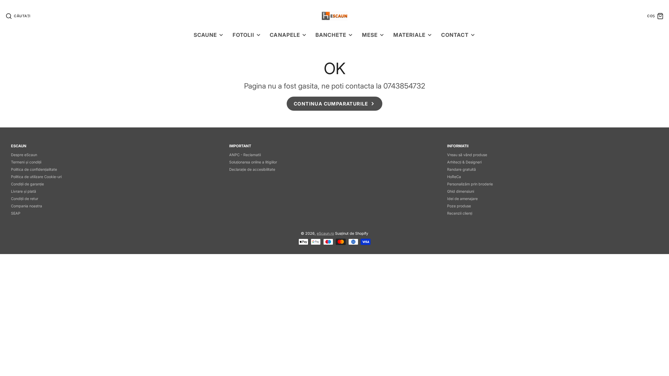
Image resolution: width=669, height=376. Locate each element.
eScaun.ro (325, 233)
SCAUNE (205, 35)
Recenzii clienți (459, 213)
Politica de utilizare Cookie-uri (36, 176)
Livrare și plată (23, 191)
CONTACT (455, 35)
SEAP (15, 213)
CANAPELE (285, 35)
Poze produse (459, 206)
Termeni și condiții (26, 162)
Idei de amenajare (462, 198)
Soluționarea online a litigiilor (253, 162)
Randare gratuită (461, 169)
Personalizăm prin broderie (470, 184)
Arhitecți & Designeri (464, 162)
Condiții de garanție (27, 184)
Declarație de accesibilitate (252, 169)
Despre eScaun (24, 154)
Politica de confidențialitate (34, 169)
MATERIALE (409, 35)
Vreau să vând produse (467, 154)
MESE (370, 35)
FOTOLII (243, 35)
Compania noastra (26, 206)
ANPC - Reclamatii (245, 154)
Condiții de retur (24, 198)
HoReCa (454, 176)
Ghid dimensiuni (460, 191)
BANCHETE (330, 35)
